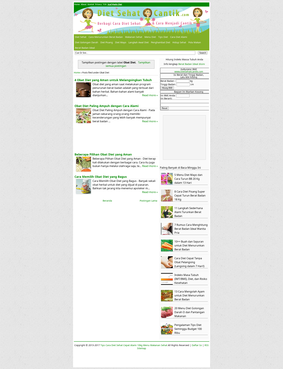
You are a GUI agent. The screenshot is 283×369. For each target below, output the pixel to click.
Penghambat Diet (160, 42)
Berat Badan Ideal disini (191, 64)
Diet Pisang (106, 42)
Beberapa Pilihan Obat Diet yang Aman (103, 154)
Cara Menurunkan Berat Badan (106, 37)
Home (77, 4)
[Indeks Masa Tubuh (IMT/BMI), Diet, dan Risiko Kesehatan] (167, 283)
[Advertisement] (116, 138)
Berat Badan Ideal (85, 47)
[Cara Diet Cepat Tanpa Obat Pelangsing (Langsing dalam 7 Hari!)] (167, 267)
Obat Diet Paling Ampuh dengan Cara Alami (107, 105)
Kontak (91, 4)
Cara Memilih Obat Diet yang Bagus (101, 176)
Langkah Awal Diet (138, 42)
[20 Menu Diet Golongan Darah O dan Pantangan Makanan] (167, 317)
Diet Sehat (80, 37)
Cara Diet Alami (178, 37)
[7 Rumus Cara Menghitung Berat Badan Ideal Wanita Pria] (167, 233)
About (83, 4)
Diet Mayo (120, 42)
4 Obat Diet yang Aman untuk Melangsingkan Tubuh (113, 79)
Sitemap (141, 348)
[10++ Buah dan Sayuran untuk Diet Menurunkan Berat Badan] (167, 250)
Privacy (98, 4)
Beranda (107, 200)
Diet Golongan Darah (86, 42)
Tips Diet (163, 37)
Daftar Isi (197, 345)
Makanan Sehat (133, 37)
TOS (104, 4)
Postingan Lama (148, 200)
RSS (207, 345)
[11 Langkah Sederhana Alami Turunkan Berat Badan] (167, 217)
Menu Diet (150, 37)
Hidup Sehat (179, 42)
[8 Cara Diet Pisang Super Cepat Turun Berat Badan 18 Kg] (167, 200)
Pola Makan (194, 42)
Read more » (150, 95)
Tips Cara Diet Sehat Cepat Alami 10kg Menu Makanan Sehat (133, 345)
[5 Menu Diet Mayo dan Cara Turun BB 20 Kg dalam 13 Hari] (167, 183)
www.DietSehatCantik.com (188, 71)
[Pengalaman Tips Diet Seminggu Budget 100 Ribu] (167, 333)
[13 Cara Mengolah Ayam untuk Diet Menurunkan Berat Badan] (167, 300)
